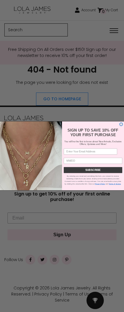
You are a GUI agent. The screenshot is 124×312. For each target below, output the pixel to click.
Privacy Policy (100, 184)
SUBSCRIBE (93, 170)
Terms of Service (115, 184)
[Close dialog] (121, 124)
